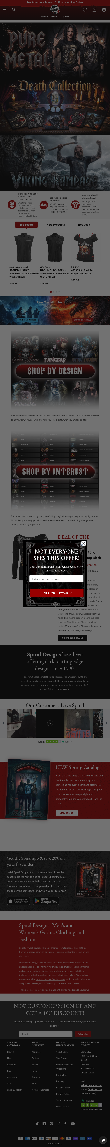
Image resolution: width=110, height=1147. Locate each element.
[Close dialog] (83, 543)
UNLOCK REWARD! (56, 593)
